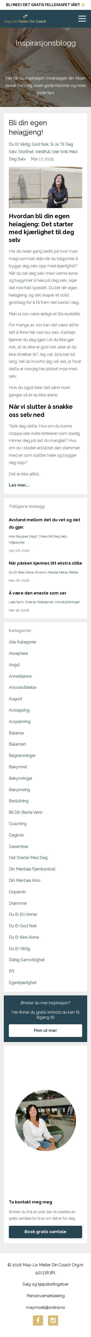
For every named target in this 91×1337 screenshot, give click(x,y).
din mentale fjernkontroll (32, 869)
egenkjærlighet (23, 982)
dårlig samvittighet (27, 959)
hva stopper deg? (23, 536)
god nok (40, 144)
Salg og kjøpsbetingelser (45, 1284)
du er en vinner (23, 914)
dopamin (17, 891)
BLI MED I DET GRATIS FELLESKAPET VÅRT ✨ (45, 5)
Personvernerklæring (46, 1295)
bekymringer (20, 778)
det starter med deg (28, 857)
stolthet (26, 151)
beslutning (19, 801)
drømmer (18, 903)
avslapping (19, 710)
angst (14, 664)
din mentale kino (24, 880)
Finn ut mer (45, 1030)
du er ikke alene (21, 572)
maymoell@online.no (45, 1307)
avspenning (20, 721)
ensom (40, 572)
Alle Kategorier (22, 642)
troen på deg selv (53, 536)
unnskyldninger (67, 602)
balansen (17, 744)
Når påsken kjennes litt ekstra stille (45, 563)
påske (73, 572)
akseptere (18, 653)
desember (18, 846)
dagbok (16, 835)
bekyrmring (19, 789)
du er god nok (23, 925)
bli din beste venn (25, 812)
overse (30, 602)
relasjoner (45, 602)
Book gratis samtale (45, 1231)
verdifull (42, 151)
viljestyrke (17, 542)
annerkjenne (20, 676)
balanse (16, 733)
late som (16, 602)
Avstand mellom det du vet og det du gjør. (44, 523)
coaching (18, 823)
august (15, 698)
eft (11, 971)
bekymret (18, 767)
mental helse (58, 572)
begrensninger (22, 755)
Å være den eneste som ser (37, 593)
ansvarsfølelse (22, 687)
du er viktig (19, 144)
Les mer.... (19, 485)
